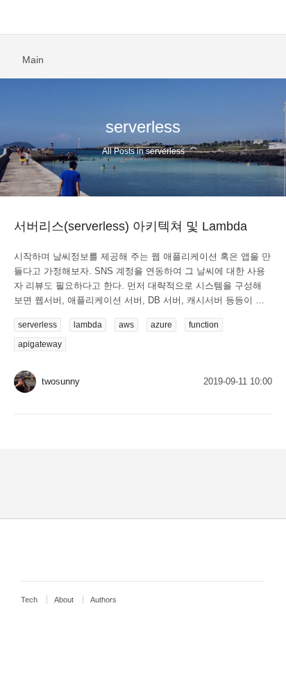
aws (126, 325)
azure (161, 325)
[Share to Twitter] (268, 58)
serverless (37, 325)
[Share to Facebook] (246, 58)
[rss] (146, 549)
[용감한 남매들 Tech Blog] (143, 17)
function (204, 325)
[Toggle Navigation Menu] (17, 17)
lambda (88, 325)
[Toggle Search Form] (268, 17)
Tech (29, 599)
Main (33, 59)
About (64, 599)
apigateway (40, 344)
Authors (103, 599)
